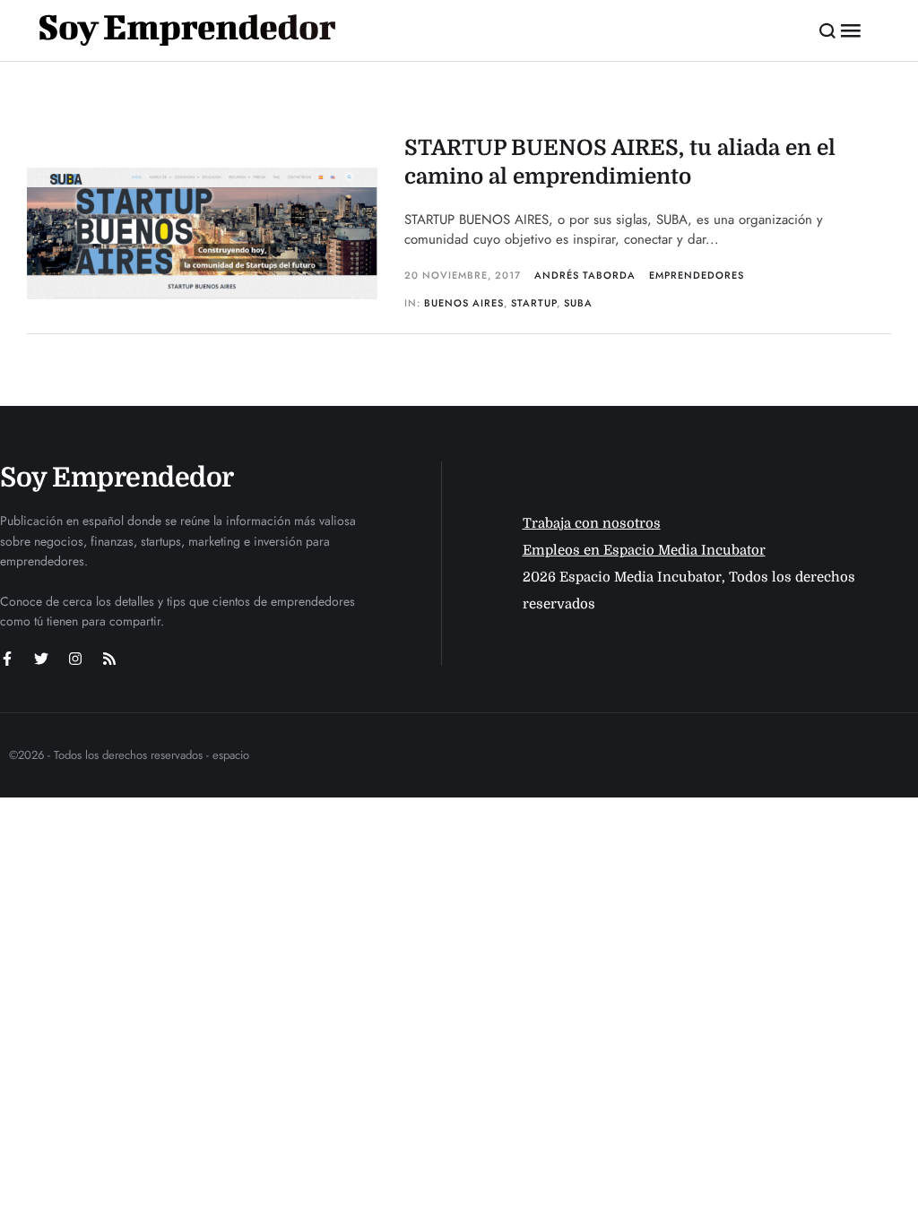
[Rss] (109, 658)
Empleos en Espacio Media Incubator (644, 550)
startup (534, 303)
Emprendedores (696, 275)
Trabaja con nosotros (592, 523)
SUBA (578, 303)
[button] (828, 30)
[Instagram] (75, 658)
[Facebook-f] (7, 658)
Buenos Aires (464, 303)
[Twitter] (41, 658)
